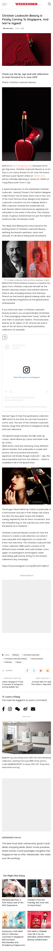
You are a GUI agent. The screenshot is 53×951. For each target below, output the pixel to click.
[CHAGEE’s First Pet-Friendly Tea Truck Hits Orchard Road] (39, 888)
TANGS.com (39, 176)
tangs (19, 662)
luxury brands (37, 659)
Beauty (16, 655)
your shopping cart (22, 165)
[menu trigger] (5, 4)
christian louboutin (31, 655)
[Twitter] (34, 670)
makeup (8, 662)
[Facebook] (27, 670)
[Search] (49, 4)
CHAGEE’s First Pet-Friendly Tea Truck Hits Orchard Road (38, 903)
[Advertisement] (26, 606)
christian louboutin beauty (16, 659)
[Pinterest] (40, 670)
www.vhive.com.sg (10, 767)
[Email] (47, 670)
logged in (20, 700)
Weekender (8, 28)
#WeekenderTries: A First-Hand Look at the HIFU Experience (12, 903)
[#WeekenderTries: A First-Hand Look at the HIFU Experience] (14, 888)
